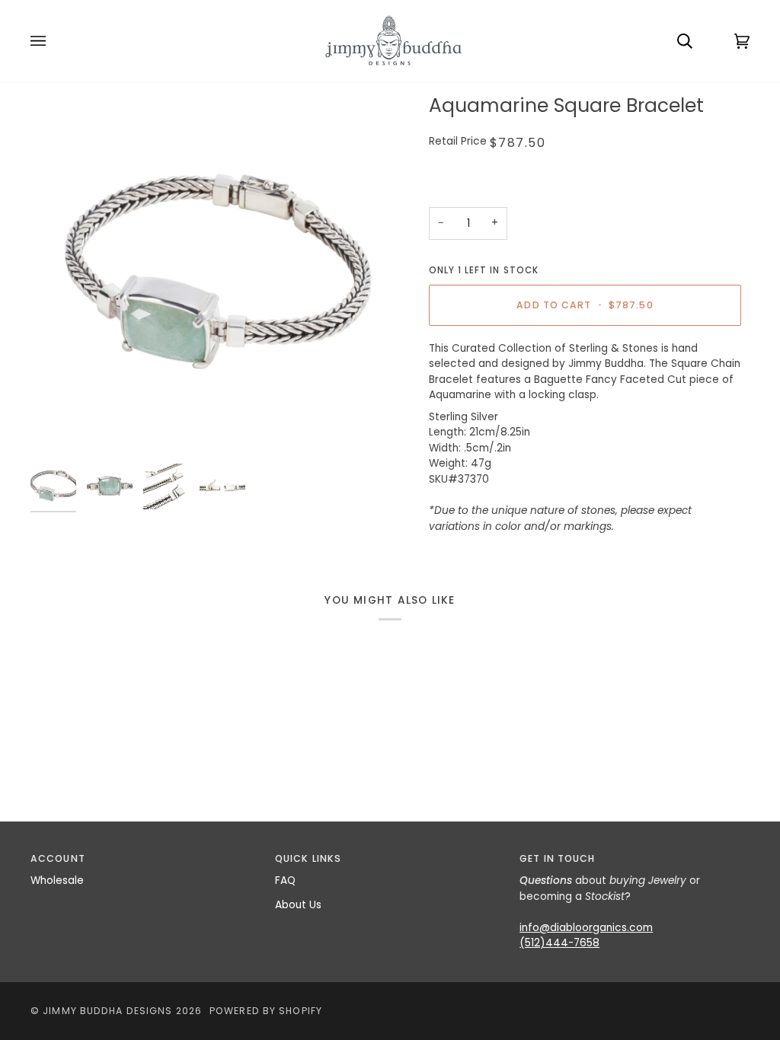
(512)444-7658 (559, 943)
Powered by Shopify (265, 1010)
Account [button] (57, 858)
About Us (298, 905)
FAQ (285, 880)
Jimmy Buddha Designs (107, 1010)
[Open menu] (53, 41)
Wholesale (57, 880)
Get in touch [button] (557, 858)
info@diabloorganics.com (586, 927)
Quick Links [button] (308, 858)
